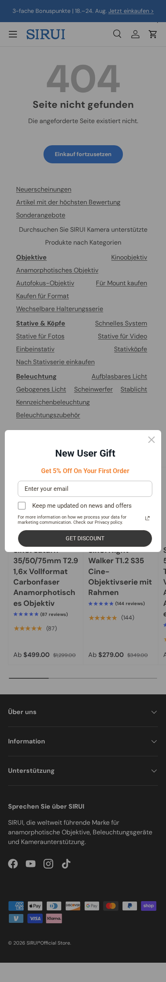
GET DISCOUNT (85, 538)
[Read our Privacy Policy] (147, 518)
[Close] (151, 439)
